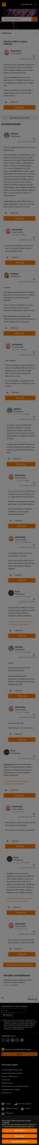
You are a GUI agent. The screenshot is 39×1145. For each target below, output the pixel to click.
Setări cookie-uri (19, 1130)
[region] (19, 1130)
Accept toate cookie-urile (19, 1141)
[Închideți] (36, 1118)
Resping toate (19, 1136)
